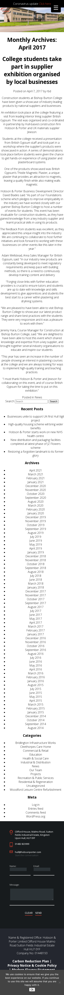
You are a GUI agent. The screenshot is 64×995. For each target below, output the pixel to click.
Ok (32, 989)
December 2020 (35, 486)
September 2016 (35, 650)
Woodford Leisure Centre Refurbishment (35, 790)
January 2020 (35, 513)
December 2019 (35, 517)
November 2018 (35, 560)
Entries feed (35, 809)
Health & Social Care (36, 758)
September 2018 (35, 568)
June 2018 (35, 580)
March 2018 (35, 583)
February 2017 (35, 630)
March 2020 (35, 505)
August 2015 (36, 685)
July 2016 (35, 658)
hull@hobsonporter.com (28, 852)
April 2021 (35, 470)
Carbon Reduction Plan (30, 961)
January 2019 (35, 552)
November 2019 (35, 521)
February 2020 (35, 509)
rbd (49, 91)
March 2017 (35, 626)
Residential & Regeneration (35, 782)
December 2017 (35, 591)
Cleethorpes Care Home (35, 747)
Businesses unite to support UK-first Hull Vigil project (35, 418)
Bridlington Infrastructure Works (35, 743)
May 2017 (35, 619)
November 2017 (35, 595)
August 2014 (36, 728)
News (38, 397)
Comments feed (36, 812)
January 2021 (35, 482)
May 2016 (35, 665)
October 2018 (35, 564)
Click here (45, 4)
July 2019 (35, 537)
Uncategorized (35, 786)
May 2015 (35, 697)
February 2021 (35, 478)
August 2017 (36, 607)
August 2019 (36, 533)
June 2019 (35, 541)
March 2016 (35, 673)
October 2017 (35, 599)
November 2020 (35, 490)
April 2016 (35, 669)
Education (35, 754)
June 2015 (35, 693)
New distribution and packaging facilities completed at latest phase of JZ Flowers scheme (35, 444)
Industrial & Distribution (35, 762)
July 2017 (35, 611)
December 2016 (35, 638)
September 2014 (35, 724)
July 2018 (35, 576)
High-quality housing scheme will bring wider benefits (35, 426)
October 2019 (35, 525)
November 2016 (35, 642)
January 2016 (35, 681)
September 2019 (35, 529)
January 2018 (35, 587)
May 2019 (35, 544)
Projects (35, 774)
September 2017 (35, 603)
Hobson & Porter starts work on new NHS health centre (36, 434)
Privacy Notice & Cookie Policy (32, 965)
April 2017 (35, 622)
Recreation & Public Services (36, 778)
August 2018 (36, 572)
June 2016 (35, 662)
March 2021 (35, 474)
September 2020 (35, 498)
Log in (35, 805)
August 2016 (36, 654)
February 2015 (35, 708)
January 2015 (35, 712)
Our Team (35, 770)
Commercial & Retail (35, 751)
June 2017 (35, 615)
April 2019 (35, 548)
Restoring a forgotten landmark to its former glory (35, 453)
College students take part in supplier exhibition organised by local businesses (32, 70)
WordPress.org (35, 816)
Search (9, 401)
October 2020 (35, 494)
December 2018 (35, 556)
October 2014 (35, 720)
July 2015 (35, 689)
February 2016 (35, 677)
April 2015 (35, 701)
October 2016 (35, 646)
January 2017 (35, 634)
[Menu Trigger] (56, 7)
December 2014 (35, 716)
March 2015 (35, 704)
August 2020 (36, 502)
